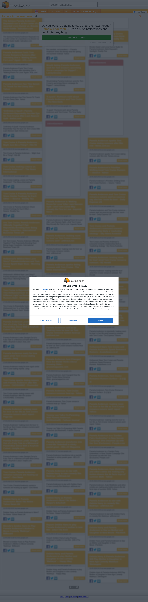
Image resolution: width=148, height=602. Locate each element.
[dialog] (74, 301)
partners (45, 289)
